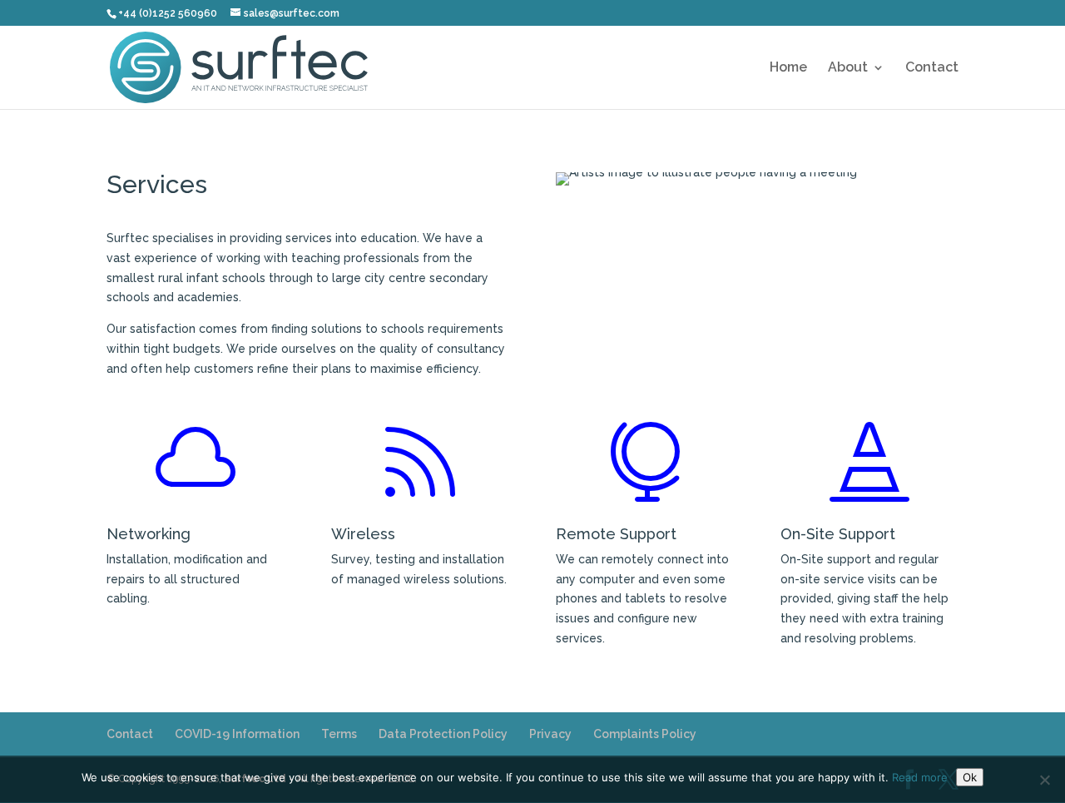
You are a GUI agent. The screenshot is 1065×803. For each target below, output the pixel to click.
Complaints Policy (644, 734)
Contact (931, 68)
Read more (920, 777)
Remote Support (616, 534)
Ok (970, 777)
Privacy (550, 734)
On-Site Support (837, 534)
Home (788, 68)
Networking (148, 534)
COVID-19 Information (237, 734)
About (848, 68)
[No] (1044, 779)
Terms (339, 734)
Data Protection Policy (443, 734)
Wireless (363, 534)
